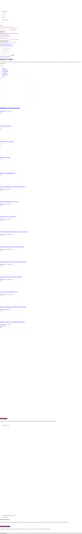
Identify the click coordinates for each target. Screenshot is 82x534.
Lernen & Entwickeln (6, 51)
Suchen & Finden (5, 49)
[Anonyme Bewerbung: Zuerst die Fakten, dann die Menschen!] (9, 244)
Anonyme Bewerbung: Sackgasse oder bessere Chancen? (11, 276)
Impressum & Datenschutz (4, 34)
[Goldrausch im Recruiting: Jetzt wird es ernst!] (9, 199)
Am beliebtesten (5, 71)
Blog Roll (3, 17)
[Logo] (3, 45)
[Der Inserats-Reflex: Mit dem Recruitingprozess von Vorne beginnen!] (9, 229)
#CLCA (3, 14)
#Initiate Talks (4, 11)
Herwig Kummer (3, 111)
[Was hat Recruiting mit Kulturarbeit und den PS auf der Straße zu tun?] (9, 184)
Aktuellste (4, 68)
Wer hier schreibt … (5, 19)
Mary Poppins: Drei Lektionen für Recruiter (8, 291)
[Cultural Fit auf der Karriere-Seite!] (8, 139)
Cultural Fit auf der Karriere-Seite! (7, 141)
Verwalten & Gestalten (6, 48)
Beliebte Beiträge (5, 69)
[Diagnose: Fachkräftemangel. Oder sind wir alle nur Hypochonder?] (9, 304)
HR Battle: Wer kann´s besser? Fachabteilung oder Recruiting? (12, 321)
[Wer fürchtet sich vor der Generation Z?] (9, 214)
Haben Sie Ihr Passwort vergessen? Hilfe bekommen (9, 33)
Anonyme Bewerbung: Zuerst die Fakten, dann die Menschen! (12, 246)
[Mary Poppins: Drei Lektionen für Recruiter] (9, 289)
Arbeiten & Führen (5, 52)
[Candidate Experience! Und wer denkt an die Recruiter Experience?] (9, 259)
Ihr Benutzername (14, 28)
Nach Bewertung (5, 74)
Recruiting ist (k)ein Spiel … (5, 157)
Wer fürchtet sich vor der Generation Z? (8, 216)
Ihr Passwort (13, 30)
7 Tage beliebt (4, 72)
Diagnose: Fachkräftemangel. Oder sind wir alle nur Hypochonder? (13, 306)
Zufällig (3, 76)
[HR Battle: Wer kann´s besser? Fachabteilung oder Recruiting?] (9, 319)
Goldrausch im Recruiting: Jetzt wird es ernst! (9, 201)
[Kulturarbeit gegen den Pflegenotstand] (8, 170)
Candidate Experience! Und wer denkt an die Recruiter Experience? (13, 261)
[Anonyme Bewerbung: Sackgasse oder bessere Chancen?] (9, 274)
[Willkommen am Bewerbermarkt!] (16, 105)
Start (1, 56)
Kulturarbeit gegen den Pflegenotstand (7, 173)
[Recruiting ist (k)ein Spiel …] (8, 155)
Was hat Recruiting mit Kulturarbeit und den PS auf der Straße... (13, 186)
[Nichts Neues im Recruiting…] (8, 123)
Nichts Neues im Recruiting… (6, 125)
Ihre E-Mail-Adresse (14, 39)
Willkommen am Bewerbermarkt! (10, 108)
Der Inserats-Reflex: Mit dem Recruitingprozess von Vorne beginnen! (13, 231)
